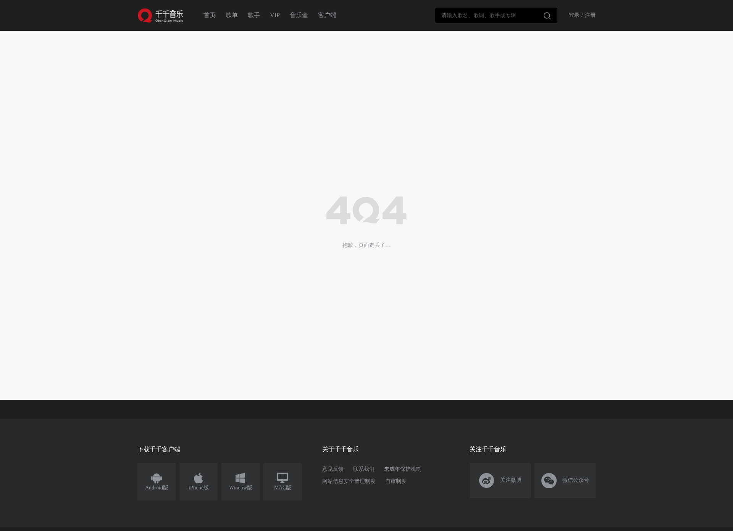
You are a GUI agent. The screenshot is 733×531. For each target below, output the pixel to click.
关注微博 (500, 480)
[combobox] (496, 15)
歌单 (232, 15)
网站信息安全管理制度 (349, 481)
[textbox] (496, 15)
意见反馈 (333, 469)
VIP (275, 15)
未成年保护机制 (402, 469)
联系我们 (364, 469)
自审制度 (396, 481)
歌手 (254, 15)
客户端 (327, 15)
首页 (209, 15)
